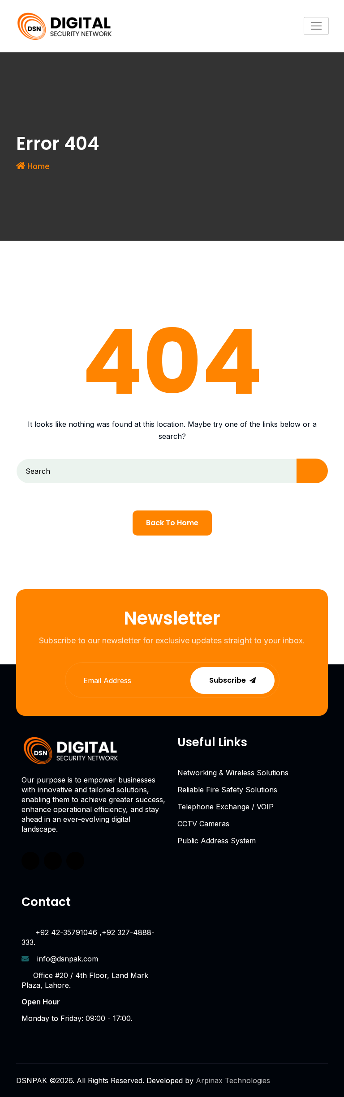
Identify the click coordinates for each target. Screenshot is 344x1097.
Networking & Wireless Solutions (232, 772)
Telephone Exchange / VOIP (225, 806)
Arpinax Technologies (233, 1080)
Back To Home (172, 523)
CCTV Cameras (203, 823)
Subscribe (227, 680)
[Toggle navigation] (316, 26)
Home (38, 166)
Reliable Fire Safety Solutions (227, 789)
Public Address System (216, 840)
